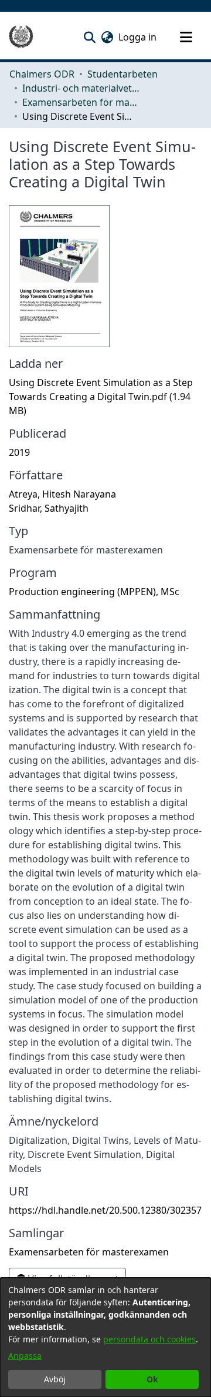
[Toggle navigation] (185, 37)
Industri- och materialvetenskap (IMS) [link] (80, 88)
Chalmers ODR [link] (41, 74)
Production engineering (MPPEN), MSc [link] (94, 591)
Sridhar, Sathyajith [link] (49, 508)
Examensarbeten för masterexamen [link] (80, 102)
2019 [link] (19, 452)
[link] (101, 396)
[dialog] (105, 1337)
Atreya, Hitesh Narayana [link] (62, 494)
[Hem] (21, 37)
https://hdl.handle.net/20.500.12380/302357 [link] (105, 1210)
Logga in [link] (138, 37)
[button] (89, 37)
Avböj (55, 1379)
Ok (152, 1379)
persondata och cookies (149, 1339)
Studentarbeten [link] (122, 74)
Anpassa (25, 1355)
